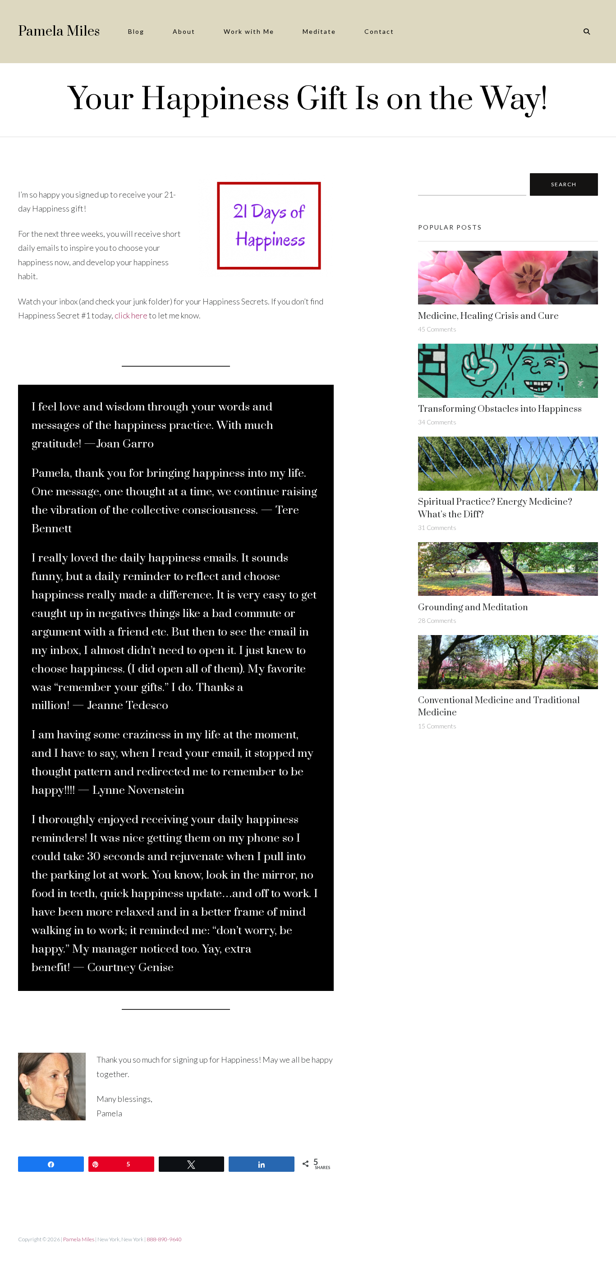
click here (131, 315)
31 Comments (437, 527)
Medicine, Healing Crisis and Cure (488, 316)
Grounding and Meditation (473, 607)
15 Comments (437, 726)
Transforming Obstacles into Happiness (500, 409)
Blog (136, 31)
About (184, 31)
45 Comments (437, 329)
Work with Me (249, 31)
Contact (379, 31)
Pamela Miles (59, 31)
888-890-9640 (164, 1239)
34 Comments (437, 422)
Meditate (319, 31)
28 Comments (437, 620)
